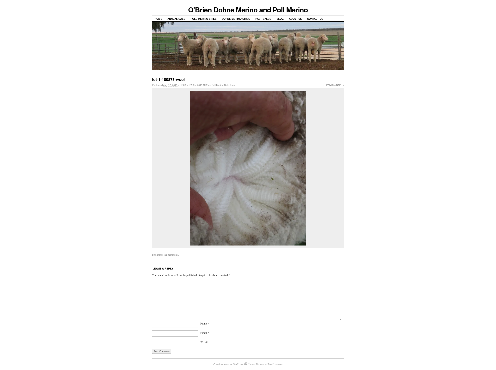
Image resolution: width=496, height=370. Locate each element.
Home (158, 19)
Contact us (315, 19)
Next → (340, 84)
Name (204, 323)
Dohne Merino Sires (236, 19)
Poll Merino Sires (203, 19)
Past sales (263, 19)
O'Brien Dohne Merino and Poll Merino (248, 9)
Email (204, 333)
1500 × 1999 (187, 85)
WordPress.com (274, 363)
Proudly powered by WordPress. (228, 363)
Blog (280, 19)
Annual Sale (176, 19)
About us (295, 19)
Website (204, 342)
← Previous (329, 84)
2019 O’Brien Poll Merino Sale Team (216, 85)
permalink (173, 254)
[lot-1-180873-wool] (248, 168)
